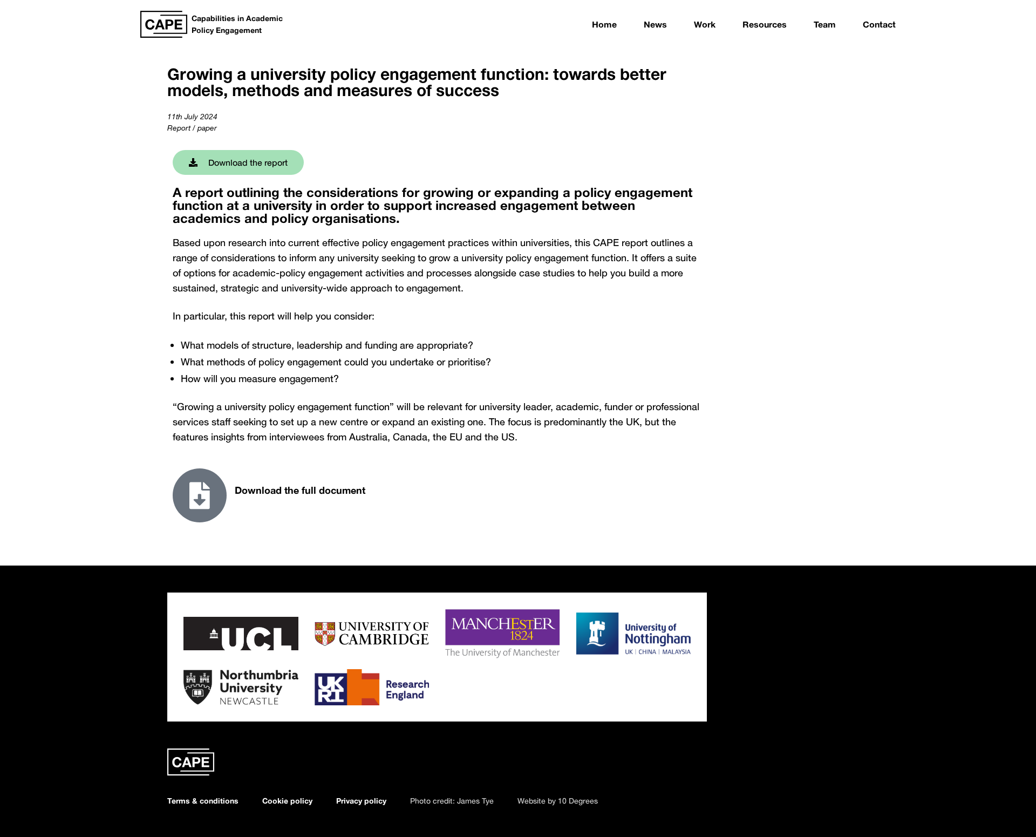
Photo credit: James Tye (452, 800)
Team (825, 24)
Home (604, 24)
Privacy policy (361, 800)
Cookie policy (287, 800)
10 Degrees (578, 800)
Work (704, 24)
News (655, 24)
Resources (764, 24)
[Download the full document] (200, 495)
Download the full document (300, 490)
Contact (879, 24)
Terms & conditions (202, 800)
